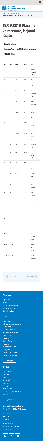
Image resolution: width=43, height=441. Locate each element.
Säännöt (6, 302)
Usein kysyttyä (8, 311)
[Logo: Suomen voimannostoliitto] (13, 8)
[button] (40, 2)
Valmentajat (7, 335)
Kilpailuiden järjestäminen (12, 392)
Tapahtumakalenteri (10, 372)
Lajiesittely (7, 300)
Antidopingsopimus (10, 386)
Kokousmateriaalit (9, 330)
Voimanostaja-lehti (9, 347)
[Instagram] (11, 435)
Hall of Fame (7, 341)
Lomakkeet (7, 327)
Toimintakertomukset (10, 332)
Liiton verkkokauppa (10, 355)
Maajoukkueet (8, 389)
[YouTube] (17, 435)
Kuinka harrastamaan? (11, 305)
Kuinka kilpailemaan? (10, 308)
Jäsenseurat (7, 321)
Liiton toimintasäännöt (11, 352)
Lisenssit (6, 383)
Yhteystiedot (7, 350)
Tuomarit (6, 338)
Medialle (6, 344)
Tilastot (5, 377)
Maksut (5, 394)
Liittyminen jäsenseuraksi (12, 324)
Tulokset (6, 374)
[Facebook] (5, 435)
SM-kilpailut (7, 380)
